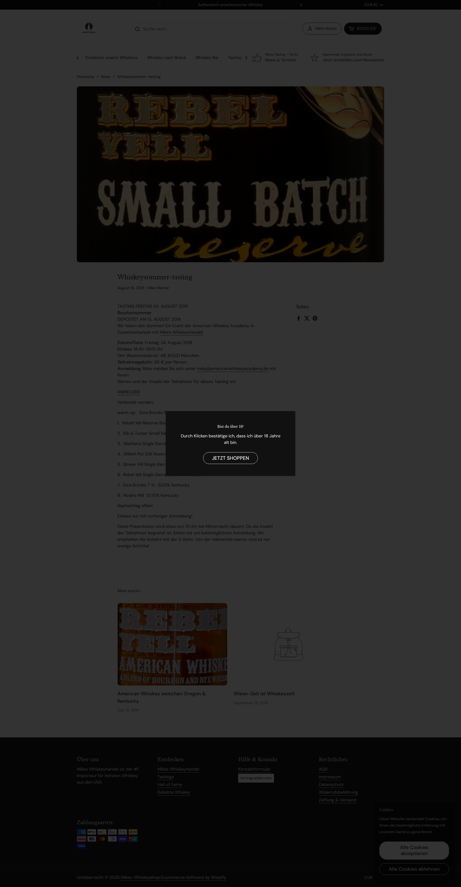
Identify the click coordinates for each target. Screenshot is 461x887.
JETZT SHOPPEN (230, 458)
